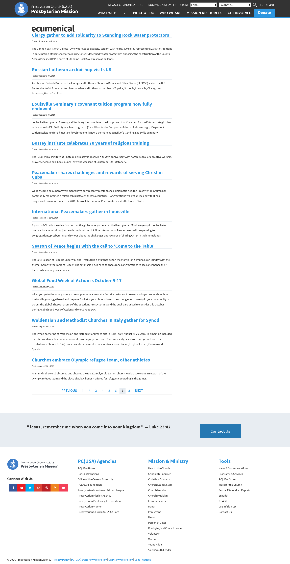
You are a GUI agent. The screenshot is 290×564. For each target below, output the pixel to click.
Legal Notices (142, 559)
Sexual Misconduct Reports (234, 490)
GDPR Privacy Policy (120, 559)
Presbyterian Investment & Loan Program (102, 490)
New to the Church (159, 468)
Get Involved (239, 12)
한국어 (269, 5)
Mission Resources (204, 12)
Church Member (157, 490)
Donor (151, 506)
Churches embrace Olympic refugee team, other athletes (91, 360)
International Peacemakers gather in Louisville (80, 211)
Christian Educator (159, 479)
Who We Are (170, 12)
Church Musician (158, 495)
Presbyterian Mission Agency (94, 495)
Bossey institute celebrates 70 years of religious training (90, 143)
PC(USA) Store (227, 479)
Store (184, 5)
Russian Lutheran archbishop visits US (71, 69)
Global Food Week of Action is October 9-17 (77, 280)
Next (139, 390)
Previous (69, 390)
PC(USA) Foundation (90, 484)
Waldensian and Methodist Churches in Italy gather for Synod (95, 320)
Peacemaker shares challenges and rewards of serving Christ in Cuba (97, 175)
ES (261, 5)
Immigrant (154, 512)
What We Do (143, 12)
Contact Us (220, 431)
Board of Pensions (88, 474)
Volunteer (154, 533)
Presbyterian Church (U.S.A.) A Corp (98, 512)
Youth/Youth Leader (159, 550)
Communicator (157, 501)
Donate (264, 12)
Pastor (152, 517)
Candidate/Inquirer (159, 474)
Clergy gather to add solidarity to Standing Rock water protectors (100, 35)
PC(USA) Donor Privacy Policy (89, 559)
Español (223, 495)
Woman (152, 539)
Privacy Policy (61, 559)
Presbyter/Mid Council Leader (165, 528)
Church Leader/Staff (160, 484)
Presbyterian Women (90, 506)
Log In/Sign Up (227, 506)
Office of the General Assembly (95, 479)
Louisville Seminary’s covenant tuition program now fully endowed (92, 106)
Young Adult (155, 544)
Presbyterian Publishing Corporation (99, 501)
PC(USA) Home (86, 468)
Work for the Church (230, 484)
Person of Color (157, 522)
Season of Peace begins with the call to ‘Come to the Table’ (93, 246)
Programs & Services (161, 5)
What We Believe (113, 12)
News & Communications (125, 5)
